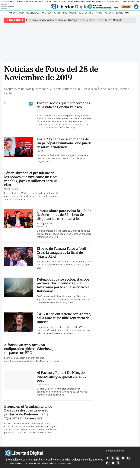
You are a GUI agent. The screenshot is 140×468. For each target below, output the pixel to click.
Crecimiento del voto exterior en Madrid (105, 1)
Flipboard (108, 463)
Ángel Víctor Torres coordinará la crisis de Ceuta (26, 1)
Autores (98, 459)
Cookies (66, 459)
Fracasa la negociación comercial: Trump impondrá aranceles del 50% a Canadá (74, 20)
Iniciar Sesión (136, 6)
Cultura (98, 13)
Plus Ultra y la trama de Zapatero (56, 1)
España (21, 13)
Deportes (83, 13)
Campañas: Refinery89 (14, 463)
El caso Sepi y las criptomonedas (79, 1)
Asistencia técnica (82, 459)
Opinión (11, 13)
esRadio (119, 13)
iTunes (118, 463)
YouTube (123, 458)
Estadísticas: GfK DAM (32, 463)
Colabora (126, 6)
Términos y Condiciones (47, 459)
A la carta (109, 13)
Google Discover (128, 458)
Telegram (113, 463)
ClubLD (128, 13)
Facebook (108, 458)
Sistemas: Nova (65, 463)
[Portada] (69, 6)
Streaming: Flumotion (50, 463)
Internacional (69, 13)
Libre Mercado (32, 13)
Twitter (113, 458)
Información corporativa (18, 459)
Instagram (118, 458)
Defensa (57, 13)
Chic (91, 13)
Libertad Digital (55, 453)
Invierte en (46, 13)
